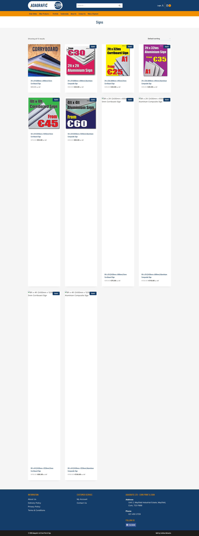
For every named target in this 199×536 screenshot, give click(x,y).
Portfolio (55, 14)
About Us (73, 14)
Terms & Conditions (36, 510)
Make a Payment (93, 14)
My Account (82, 499)
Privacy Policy (34, 506)
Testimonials (64, 14)
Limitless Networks (165, 533)
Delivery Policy (34, 503)
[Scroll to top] (193, 532)
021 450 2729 (134, 514)
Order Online (33, 14)
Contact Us (82, 14)
